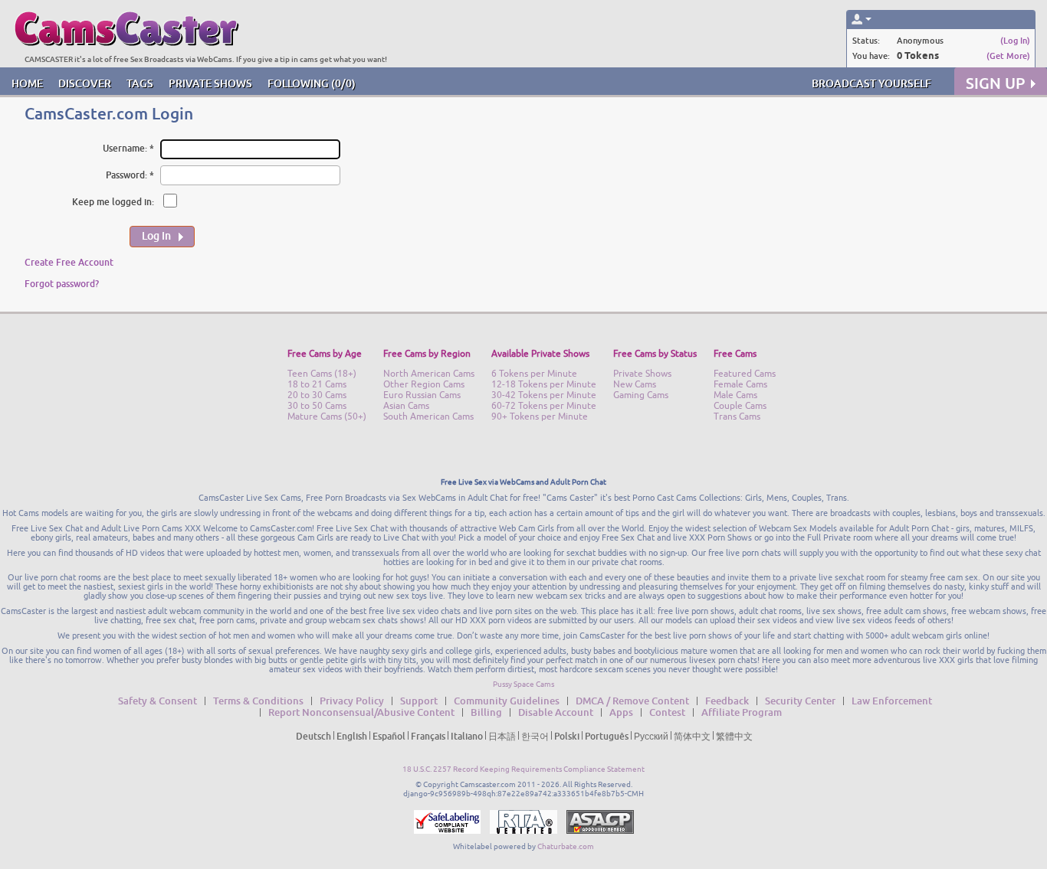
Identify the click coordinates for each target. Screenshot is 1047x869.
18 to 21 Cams (316, 384)
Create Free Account (69, 262)
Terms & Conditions (258, 700)
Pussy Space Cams (523, 684)
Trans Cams (737, 416)
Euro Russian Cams (422, 395)
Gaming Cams (640, 395)
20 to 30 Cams (316, 395)
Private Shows (642, 373)
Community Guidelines (507, 700)
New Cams (634, 384)
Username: (125, 148)
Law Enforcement (892, 700)
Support (419, 700)
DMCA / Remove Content (632, 700)
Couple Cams (740, 405)
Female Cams (740, 384)
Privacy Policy (352, 700)
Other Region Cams (423, 384)
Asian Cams (406, 405)
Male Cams (735, 395)
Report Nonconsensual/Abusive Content (361, 712)
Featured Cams (745, 373)
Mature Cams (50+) (326, 416)
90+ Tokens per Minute (539, 416)
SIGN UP (995, 83)
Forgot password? (62, 283)
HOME (27, 83)
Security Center (800, 700)
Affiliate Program (741, 712)
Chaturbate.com (565, 846)
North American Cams (428, 373)
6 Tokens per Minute (534, 373)
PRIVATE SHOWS (210, 83)
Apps (621, 712)
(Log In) (1015, 40)
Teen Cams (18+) (321, 373)
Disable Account (555, 712)
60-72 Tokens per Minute (543, 405)
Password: (126, 175)
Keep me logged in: (113, 201)
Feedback (727, 700)
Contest (667, 712)
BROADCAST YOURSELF (871, 83)
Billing (486, 712)
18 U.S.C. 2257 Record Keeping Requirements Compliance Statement (523, 769)
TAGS (139, 83)
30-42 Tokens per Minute (543, 395)
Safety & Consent (157, 700)
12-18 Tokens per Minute (543, 384)
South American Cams (428, 416)
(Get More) (1008, 55)
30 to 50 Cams (316, 405)
